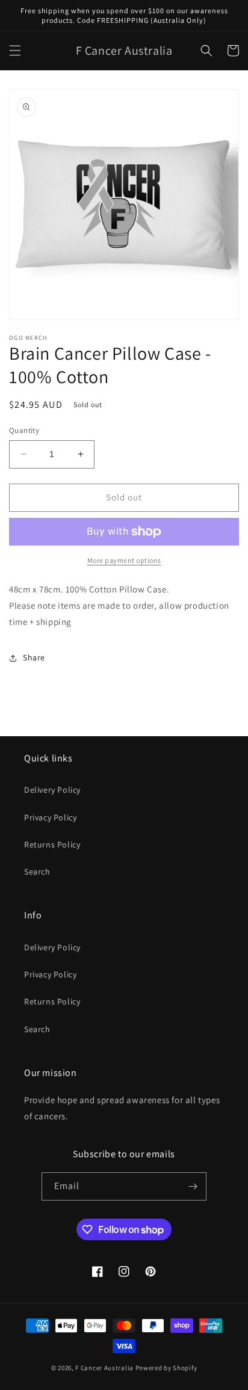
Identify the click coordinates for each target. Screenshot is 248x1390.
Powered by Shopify (166, 1368)
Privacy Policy (50, 817)
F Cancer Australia (104, 1368)
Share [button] (34, 657)
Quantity (24, 430)
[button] (15, 50)
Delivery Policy (52, 789)
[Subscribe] (192, 1186)
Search (37, 871)
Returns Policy (52, 844)
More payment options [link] (124, 560)
